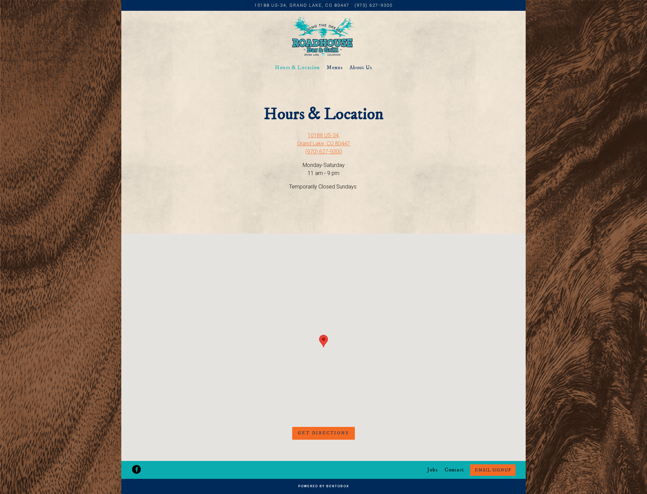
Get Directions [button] (323, 433)
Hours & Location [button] (297, 67)
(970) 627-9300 (374, 5)
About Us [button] (360, 67)
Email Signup (493, 470)
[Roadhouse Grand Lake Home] (323, 36)
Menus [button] (335, 67)
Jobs (432, 469)
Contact (454, 469)
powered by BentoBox (323, 486)
